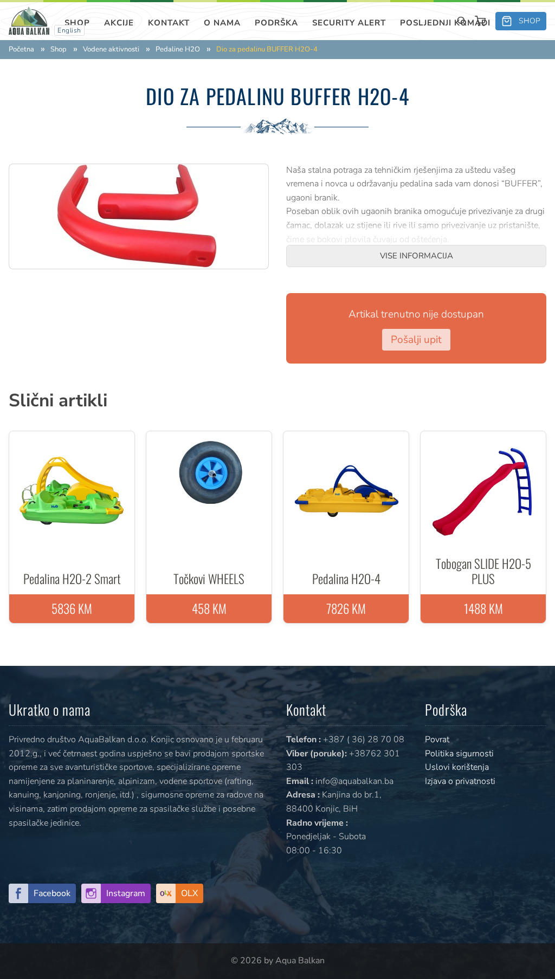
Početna (21, 50)
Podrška (276, 22)
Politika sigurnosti (459, 754)
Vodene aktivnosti (111, 50)
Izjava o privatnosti (460, 781)
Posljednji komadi (445, 22)
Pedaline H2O (178, 50)
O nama (222, 22)
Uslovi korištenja (457, 767)
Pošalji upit (416, 340)
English (69, 30)
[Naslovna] (29, 20)
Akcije (119, 22)
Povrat (437, 739)
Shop (77, 22)
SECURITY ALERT (349, 22)
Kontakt (169, 22)
